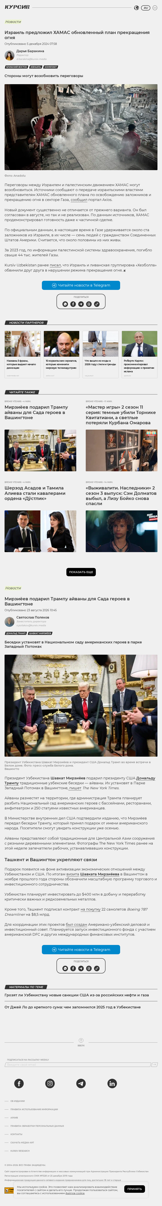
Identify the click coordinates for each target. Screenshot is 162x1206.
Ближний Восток (16, 67)
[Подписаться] (154, 1065)
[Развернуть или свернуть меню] (154, 7)
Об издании (17, 1101)
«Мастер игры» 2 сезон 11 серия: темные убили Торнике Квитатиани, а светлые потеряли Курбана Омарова (121, 415)
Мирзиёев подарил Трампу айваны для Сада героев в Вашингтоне (36, 412)
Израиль (36, 67)
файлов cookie (75, 1193)
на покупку (91, 909)
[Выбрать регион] (136, 7)
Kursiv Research (20, 1151)
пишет (74, 788)
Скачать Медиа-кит (22, 1143)
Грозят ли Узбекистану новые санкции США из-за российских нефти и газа (77, 995)
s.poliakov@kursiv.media (31, 625)
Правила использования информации (34, 1109)
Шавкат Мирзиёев (40, 633)
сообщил (79, 200)
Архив (14, 1118)
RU (146, 8)
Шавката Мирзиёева (99, 874)
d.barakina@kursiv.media (31, 59)
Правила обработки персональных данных (37, 1126)
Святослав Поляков (32, 617)
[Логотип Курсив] (17, 7)
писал (55, 265)
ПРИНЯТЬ (134, 1189)
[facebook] (19, 1083)
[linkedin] (112, 1083)
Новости (13, 22)
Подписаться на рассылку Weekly (28, 1060)
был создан (76, 924)
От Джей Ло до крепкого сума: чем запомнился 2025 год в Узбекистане (73, 1007)
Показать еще (81, 572)
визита (72, 874)
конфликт (51, 67)
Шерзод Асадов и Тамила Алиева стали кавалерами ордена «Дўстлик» (35, 493)
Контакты (16, 1134)
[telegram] (81, 1083)
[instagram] (50, 1083)
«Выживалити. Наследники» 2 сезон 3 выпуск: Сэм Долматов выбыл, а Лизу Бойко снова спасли (121, 495)
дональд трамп (15, 633)
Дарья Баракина (30, 51)
